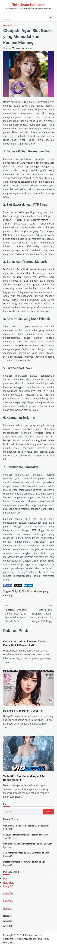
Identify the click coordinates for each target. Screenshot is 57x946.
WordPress (9, 942)
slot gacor (8, 882)
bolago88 (8, 886)
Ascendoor (29, 939)
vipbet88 (8, 893)
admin (8, 48)
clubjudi (7, 908)
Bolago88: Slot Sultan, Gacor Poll (23, 710)
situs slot (7, 920)
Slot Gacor (27, 591)
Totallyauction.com (28, 5)
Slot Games (9, 26)
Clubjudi (16, 591)
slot (5, 878)
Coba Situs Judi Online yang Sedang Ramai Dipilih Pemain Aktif (25, 643)
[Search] (50, 17)
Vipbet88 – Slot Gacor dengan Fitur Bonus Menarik (24, 777)
